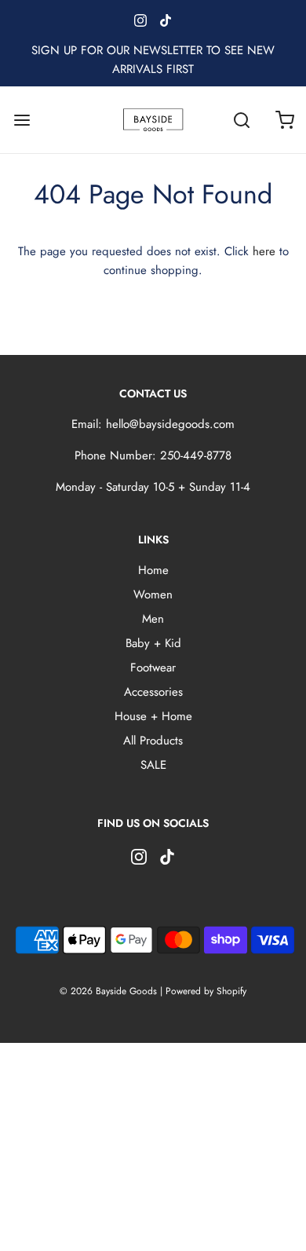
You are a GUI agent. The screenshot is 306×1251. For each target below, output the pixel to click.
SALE (153, 765)
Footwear (153, 667)
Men (153, 618)
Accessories (153, 691)
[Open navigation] (21, 119)
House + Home (153, 716)
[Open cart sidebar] (284, 119)
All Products (153, 740)
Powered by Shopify (206, 991)
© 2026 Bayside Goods (108, 991)
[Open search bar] (241, 119)
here (264, 251)
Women (153, 594)
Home (153, 570)
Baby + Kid (153, 643)
